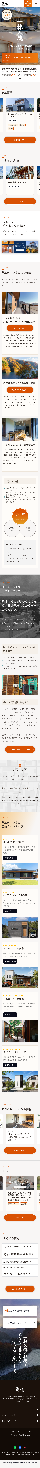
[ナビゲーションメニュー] (36, 3)
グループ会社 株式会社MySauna (20, 1435)
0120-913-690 (25, 1402)
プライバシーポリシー (16, 1432)
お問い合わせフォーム (17, 1323)
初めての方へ (19, 328)
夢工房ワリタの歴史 (18, 390)
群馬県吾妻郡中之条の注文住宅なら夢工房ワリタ (22, 1463)
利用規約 (28, 1432)
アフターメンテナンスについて (19, 749)
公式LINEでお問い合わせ (18, 1310)
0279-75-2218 (10, 1399)
